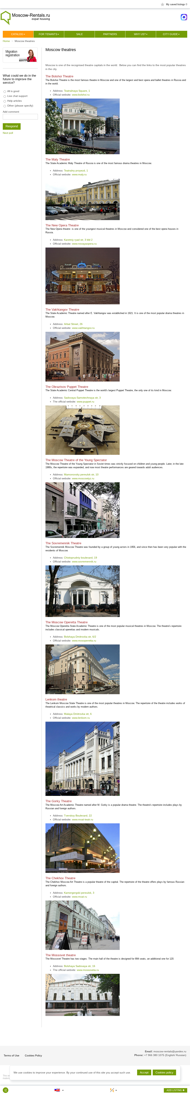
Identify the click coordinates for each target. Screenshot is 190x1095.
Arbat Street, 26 (73, 324)
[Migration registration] (20, 54)
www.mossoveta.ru (88, 969)
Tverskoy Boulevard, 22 (78, 815)
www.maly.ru (79, 174)
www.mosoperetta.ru (84, 640)
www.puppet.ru (85, 401)
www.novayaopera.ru (84, 243)
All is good (13, 91)
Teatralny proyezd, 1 (76, 170)
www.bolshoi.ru (81, 94)
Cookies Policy (33, 1055)
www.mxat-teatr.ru (82, 819)
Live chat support (17, 95)
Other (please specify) (20, 105)
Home (6, 41)
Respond (12, 126)
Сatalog (17, 34)
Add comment (11, 111)
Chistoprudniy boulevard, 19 (80, 557)
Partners (110, 34)
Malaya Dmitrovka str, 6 (78, 713)
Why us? (140, 34)
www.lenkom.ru (81, 717)
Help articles (14, 100)
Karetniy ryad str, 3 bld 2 (78, 239)
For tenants (48, 34)
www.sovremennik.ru (84, 561)
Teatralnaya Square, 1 (77, 90)
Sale (79, 34)
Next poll (8, 132)
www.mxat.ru (79, 896)
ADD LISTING (175, 1090)
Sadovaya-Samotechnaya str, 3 (82, 397)
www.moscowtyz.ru (83, 478)
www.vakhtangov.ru (83, 327)
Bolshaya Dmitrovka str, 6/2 (80, 636)
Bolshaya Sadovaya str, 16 (79, 966)
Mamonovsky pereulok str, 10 (81, 474)
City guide (170, 34)
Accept (144, 1072)
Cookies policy (164, 1072)
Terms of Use (11, 1055)
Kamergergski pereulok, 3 (79, 892)
